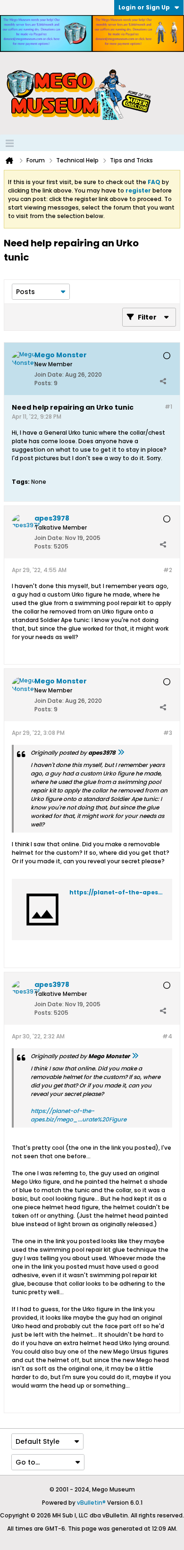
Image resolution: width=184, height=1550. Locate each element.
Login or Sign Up (144, 7)
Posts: (43, 383)
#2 (167, 570)
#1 (168, 407)
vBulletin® (91, 1503)
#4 (167, 1036)
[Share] (162, 381)
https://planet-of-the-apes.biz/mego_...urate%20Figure (78, 1115)
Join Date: (49, 375)
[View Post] (121, 753)
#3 (167, 733)
